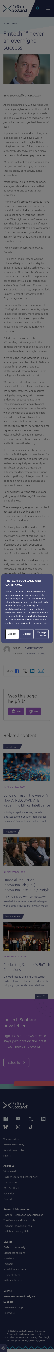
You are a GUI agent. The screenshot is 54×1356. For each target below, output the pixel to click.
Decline (27, 633)
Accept (12, 633)
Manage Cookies (41, 634)
